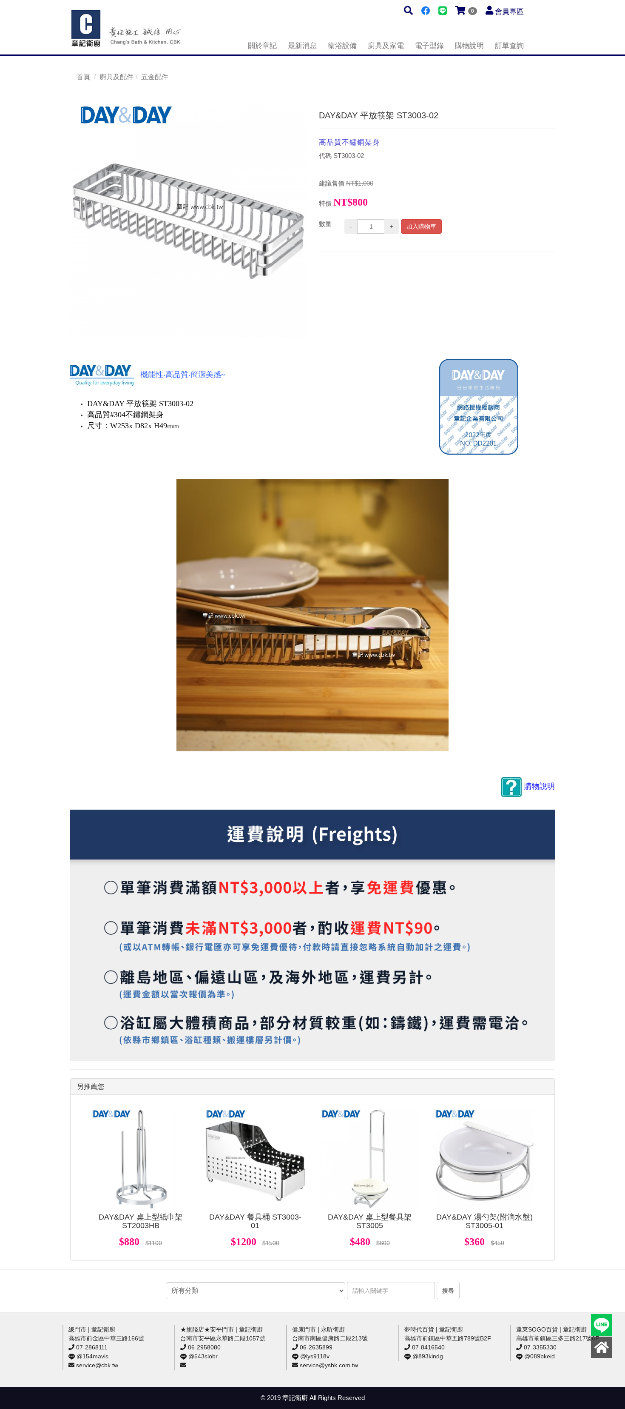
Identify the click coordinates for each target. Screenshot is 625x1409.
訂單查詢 (509, 46)
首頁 (83, 76)
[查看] (141, 1158)
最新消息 (302, 46)
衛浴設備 (342, 46)
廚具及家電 (386, 46)
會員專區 (509, 12)
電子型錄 (429, 46)
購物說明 (469, 46)
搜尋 (448, 1290)
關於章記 (262, 46)
